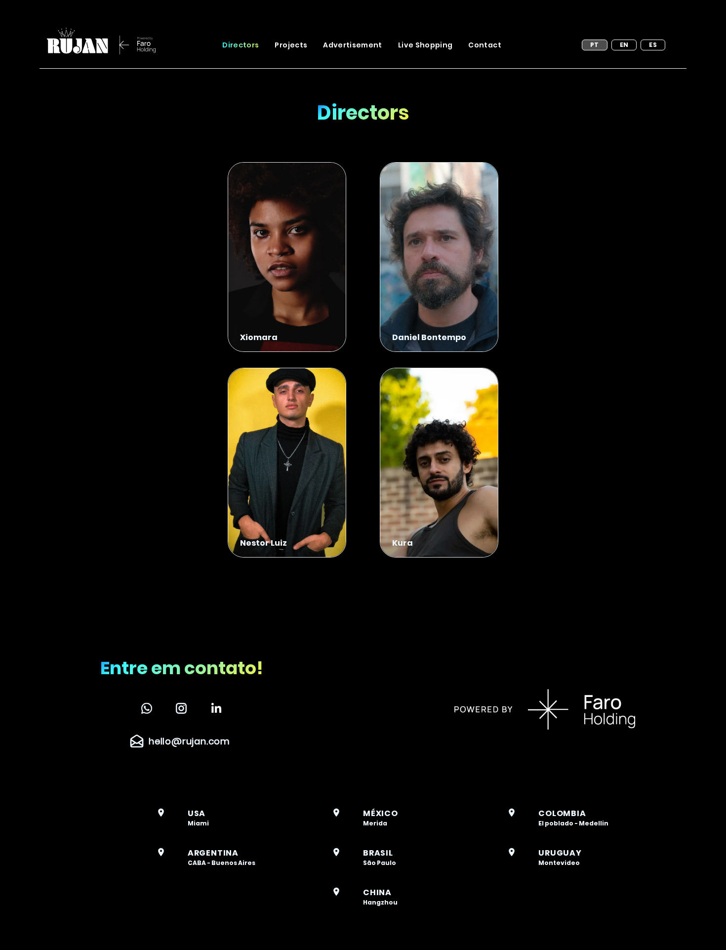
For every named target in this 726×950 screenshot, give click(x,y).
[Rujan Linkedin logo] (216, 708)
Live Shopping (425, 45)
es (653, 45)
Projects (291, 45)
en (624, 45)
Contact (484, 45)
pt (594, 45)
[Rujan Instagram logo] (181, 708)
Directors (240, 45)
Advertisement (352, 45)
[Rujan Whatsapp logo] (146, 708)
